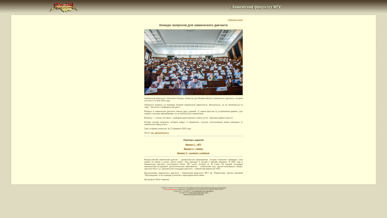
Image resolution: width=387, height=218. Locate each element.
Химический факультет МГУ (198, 192)
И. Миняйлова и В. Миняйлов (202, 191)
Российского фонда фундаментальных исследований (206, 187)
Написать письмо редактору (193, 194)
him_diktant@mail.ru (160, 133)
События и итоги (235, 20)
